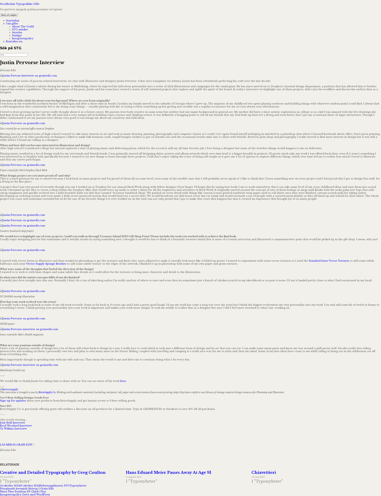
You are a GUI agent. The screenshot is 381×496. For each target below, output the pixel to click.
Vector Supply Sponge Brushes (46, 263)
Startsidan (12, 20)
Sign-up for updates (13, 400)
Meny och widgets (9, 15)
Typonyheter (78, 485)
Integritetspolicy (22, 38)
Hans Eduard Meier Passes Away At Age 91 (168, 472)
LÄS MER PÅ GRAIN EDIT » (17, 444)
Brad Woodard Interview (16, 425)
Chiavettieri (264, 472)
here (123, 380)
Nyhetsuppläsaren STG (54, 485)
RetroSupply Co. (47, 392)
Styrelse (17, 32)
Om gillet (12, 23)
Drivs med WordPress (36, 494)
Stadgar (17, 35)
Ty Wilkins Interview (13, 428)
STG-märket (20, 29)
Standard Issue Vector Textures (329, 260)
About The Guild (23, 26)
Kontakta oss (14, 41)
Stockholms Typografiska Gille (19, 3)
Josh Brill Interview (12, 422)
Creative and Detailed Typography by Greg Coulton (53, 472)
